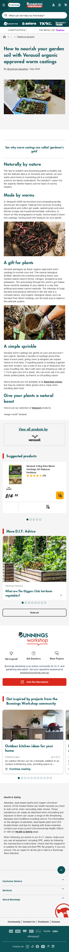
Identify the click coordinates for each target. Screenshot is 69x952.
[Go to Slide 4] (37, 519)
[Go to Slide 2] (31, 519)
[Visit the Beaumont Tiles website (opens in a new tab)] (11, 23)
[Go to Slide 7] (42, 603)
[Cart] (66, 5)
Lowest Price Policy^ (17, 30)
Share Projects (57, 658)
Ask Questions (33, 658)
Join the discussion (37, 682)
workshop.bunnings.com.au (34, 672)
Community (14, 921)
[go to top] (61, 870)
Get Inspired (11, 659)
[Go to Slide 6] (39, 603)
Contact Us (29, 921)
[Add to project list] (48, 507)
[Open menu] (4, 5)
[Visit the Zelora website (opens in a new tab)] (29, 23)
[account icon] (53, 5)
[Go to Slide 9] (44, 778)
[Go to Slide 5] (40, 519)
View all (34, 612)
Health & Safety (23, 831)
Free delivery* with (47, 30)
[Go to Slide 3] (34, 519)
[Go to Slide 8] (45, 603)
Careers (56, 921)
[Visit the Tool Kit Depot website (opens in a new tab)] (45, 23)
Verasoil (36, 407)
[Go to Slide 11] (51, 778)
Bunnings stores (53, 381)
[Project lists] (60, 5)
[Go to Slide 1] (27, 519)
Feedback (43, 921)
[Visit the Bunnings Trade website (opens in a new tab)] (61, 23)
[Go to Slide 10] (48, 778)
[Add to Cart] (60, 495)
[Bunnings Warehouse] (34, 6)
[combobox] (34, 15)
